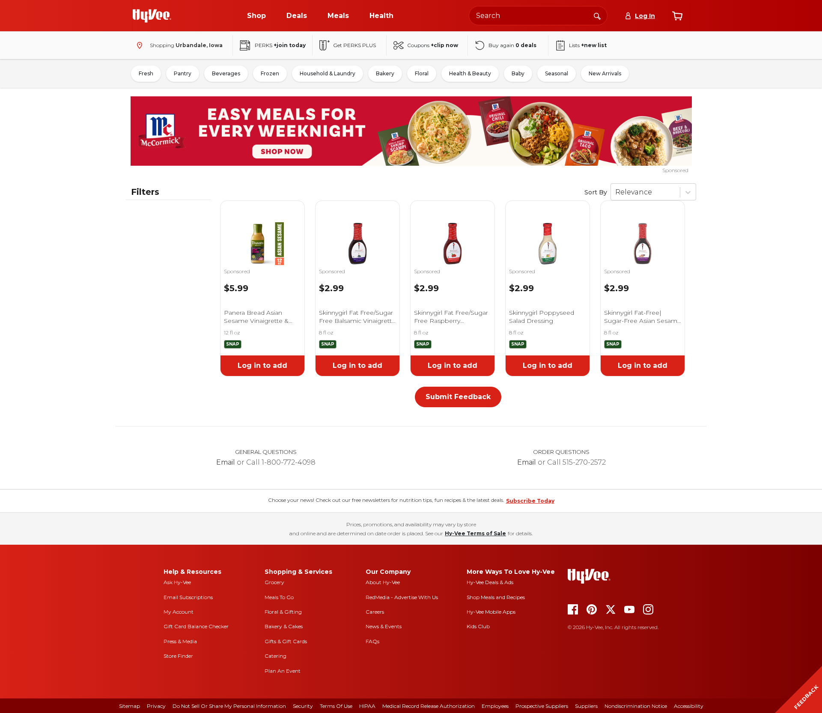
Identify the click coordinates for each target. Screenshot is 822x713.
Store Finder (178, 656)
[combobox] (538, 15)
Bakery (385, 73)
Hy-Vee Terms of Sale (475, 533)
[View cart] (677, 15)
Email (225, 462)
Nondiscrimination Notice (636, 706)
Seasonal (556, 73)
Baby (518, 73)
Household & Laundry (327, 73)
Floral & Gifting (283, 612)
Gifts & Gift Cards (286, 641)
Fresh (146, 73)
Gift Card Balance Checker (196, 626)
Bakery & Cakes (284, 626)
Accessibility (688, 706)
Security (303, 706)
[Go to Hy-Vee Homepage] (152, 16)
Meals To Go (279, 597)
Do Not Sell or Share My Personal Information (229, 706)
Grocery (274, 582)
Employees (495, 706)
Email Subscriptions (188, 597)
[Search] (597, 15)
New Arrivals (605, 73)
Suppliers (586, 706)
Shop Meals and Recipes (496, 597)
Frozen (270, 73)
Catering (275, 656)
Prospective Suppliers (541, 706)
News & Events (384, 626)
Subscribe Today (530, 501)
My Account (179, 612)
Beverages (226, 73)
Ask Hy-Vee (177, 582)
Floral (422, 73)
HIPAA (367, 706)
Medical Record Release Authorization (428, 706)
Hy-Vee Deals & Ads (490, 582)
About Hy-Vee (383, 582)
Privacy (156, 706)
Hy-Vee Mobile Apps (491, 612)
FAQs (372, 641)
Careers (375, 612)
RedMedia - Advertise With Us (402, 597)
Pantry (182, 73)
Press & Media (180, 641)
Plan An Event (283, 671)
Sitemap (129, 706)
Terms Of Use (336, 706)
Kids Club (478, 626)
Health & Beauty (470, 73)
